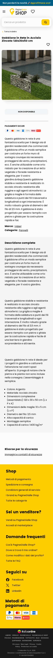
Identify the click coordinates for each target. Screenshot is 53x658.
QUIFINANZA (16, 640)
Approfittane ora (40, 2)
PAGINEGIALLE (25, 635)
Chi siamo (16, 644)
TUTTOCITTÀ (30, 638)
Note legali (24, 644)
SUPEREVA (37, 640)
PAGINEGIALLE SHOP (40, 635)
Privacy (32, 644)
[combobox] (26, 22)
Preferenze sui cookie (29, 646)
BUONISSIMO (27, 640)
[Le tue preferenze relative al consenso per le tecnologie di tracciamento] (48, 653)
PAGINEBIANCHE (18, 638)
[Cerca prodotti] (45, 22)
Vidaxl (17, 226)
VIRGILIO (15, 635)
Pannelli (23, 230)
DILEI (38, 638)
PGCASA (8, 638)
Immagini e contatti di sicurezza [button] (23, 454)
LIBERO (8, 635)
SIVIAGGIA (45, 638)
